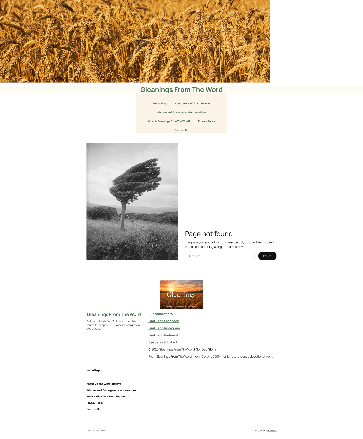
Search (267, 256)
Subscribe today (160, 314)
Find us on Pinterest (163, 335)
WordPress (272, 430)
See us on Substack (163, 342)
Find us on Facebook (163, 321)
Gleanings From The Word (181, 89)
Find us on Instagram (164, 328)
